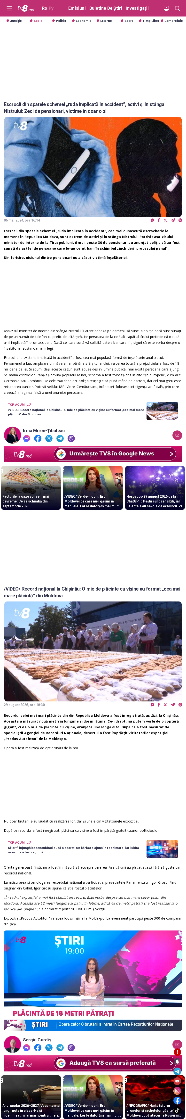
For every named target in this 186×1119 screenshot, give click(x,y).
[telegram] (173, 220)
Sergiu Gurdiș (37, 1040)
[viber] (180, 220)
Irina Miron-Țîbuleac (44, 430)
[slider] (93, 1027)
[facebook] (159, 220)
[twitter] (165, 220)
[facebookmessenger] (152, 220)
